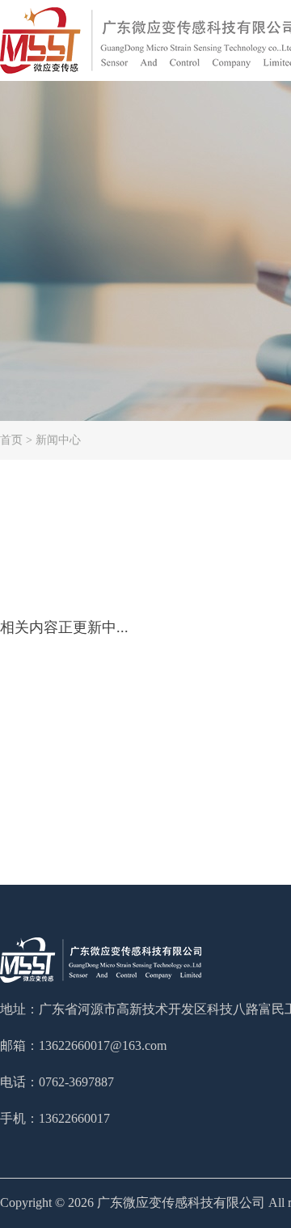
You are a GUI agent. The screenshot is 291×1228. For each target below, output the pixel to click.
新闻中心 (58, 440)
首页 (11, 440)
